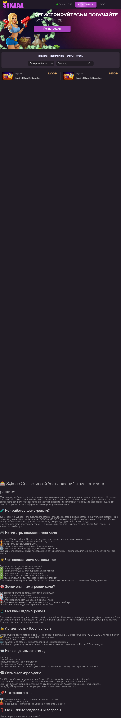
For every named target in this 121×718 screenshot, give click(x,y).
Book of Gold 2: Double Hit (29, 78)
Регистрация (86, 4)
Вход (102, 4)
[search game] (89, 63)
